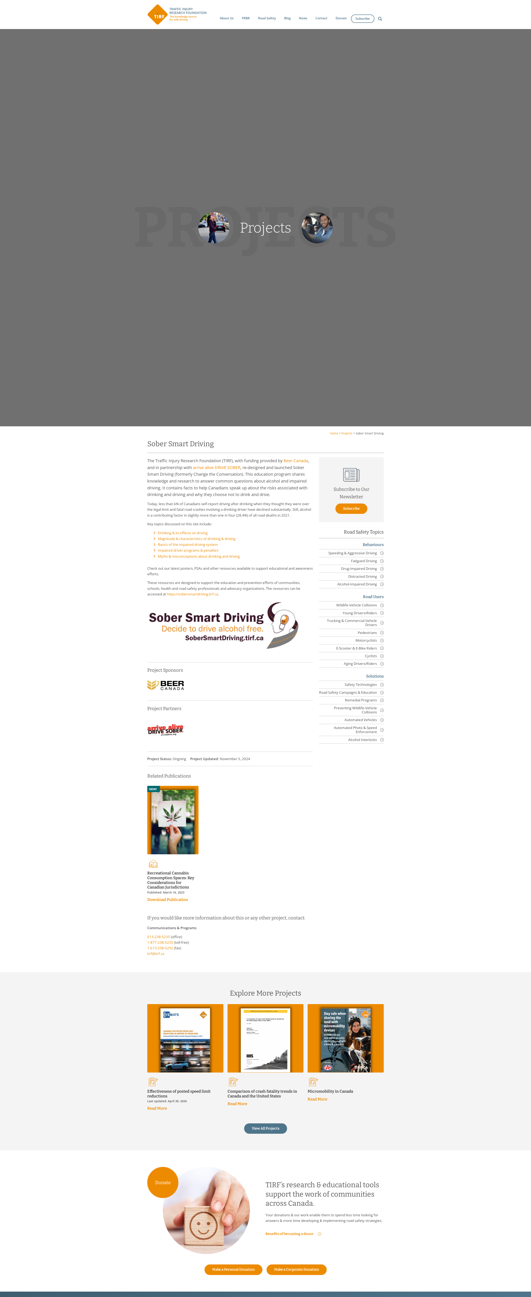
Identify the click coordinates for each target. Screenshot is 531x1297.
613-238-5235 (158, 936)
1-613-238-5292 (160, 948)
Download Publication (167, 899)
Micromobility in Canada (330, 1091)
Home (334, 433)
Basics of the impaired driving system (188, 544)
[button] (227, 18)
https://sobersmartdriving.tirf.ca (192, 594)
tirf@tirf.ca (155, 953)
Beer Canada (296, 460)
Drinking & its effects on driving (183, 532)
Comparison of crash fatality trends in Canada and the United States (262, 1093)
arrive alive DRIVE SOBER (216, 467)
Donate (163, 1182)
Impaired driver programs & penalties (188, 550)
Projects (346, 433)
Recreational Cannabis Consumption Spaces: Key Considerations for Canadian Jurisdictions (170, 880)
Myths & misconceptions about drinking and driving (199, 556)
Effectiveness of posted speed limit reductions (179, 1093)
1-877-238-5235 (160, 942)
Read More (157, 1108)
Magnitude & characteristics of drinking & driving (196, 538)
